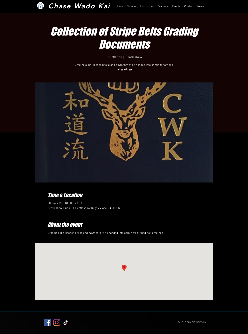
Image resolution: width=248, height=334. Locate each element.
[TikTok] (65, 322)
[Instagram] (56, 322)
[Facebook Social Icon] (47, 322)
